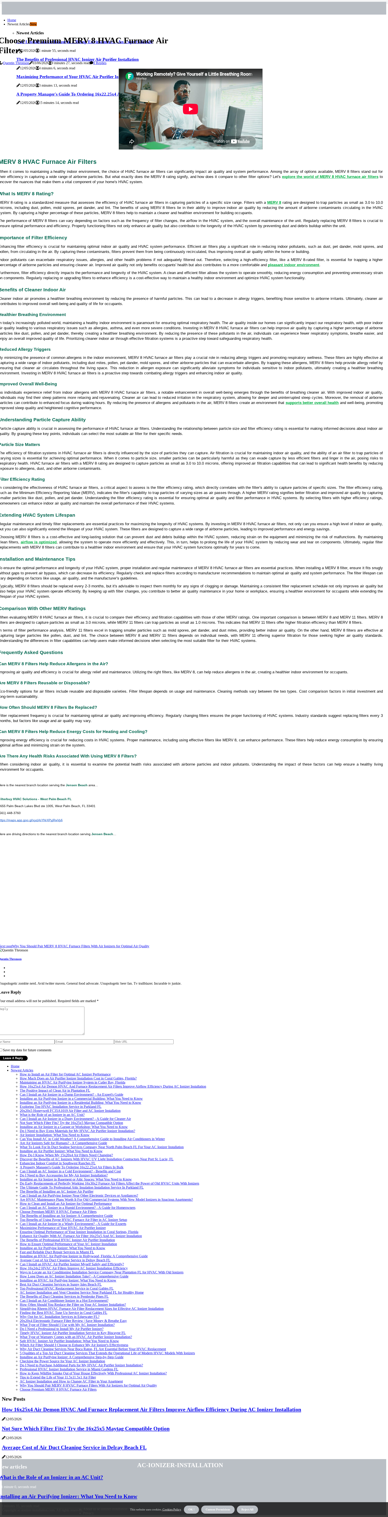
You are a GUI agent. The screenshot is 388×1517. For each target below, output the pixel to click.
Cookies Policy (171, 1509)
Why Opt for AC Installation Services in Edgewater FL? (59, 1317)
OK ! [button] (191, 1509)
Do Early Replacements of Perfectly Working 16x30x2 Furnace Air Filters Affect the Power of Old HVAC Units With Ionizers (109, 1183)
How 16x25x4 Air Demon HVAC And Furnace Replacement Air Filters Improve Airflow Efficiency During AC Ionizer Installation (113, 1086)
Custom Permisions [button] (218, 1509)
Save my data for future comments (27, 1050)
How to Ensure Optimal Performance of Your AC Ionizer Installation (68, 1244)
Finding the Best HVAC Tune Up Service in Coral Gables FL (63, 1313)
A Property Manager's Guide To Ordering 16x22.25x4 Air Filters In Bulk (71, 1167)
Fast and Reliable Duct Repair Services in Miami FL (57, 1252)
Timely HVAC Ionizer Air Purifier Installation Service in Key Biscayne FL (73, 1333)
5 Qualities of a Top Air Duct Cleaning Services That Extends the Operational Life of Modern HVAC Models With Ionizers (107, 1353)
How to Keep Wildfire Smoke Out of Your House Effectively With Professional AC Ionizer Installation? (93, 1373)
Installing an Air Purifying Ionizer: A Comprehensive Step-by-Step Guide (71, 1357)
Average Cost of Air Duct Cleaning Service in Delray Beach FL (65, 1260)
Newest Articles (22, 1070)
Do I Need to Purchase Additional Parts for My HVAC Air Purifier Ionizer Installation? (81, 1365)
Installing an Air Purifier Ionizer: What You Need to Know (61, 1151)
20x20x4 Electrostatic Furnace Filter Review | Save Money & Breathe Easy (73, 1321)
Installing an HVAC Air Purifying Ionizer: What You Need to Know (68, 1280)
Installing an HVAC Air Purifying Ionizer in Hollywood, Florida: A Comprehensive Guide (84, 1256)
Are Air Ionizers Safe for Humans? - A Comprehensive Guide (63, 1143)
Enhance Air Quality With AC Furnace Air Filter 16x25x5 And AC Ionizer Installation (81, 1236)
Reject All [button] (247, 1509)
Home (11, 20)
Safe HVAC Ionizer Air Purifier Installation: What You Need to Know (69, 1341)
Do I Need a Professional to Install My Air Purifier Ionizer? (62, 1329)
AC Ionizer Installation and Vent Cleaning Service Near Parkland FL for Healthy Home (82, 1292)
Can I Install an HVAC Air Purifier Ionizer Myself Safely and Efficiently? (72, 1264)
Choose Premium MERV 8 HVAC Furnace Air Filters (58, 1212)
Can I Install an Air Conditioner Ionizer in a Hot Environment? (64, 1300)
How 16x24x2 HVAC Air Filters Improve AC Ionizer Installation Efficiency (74, 1268)
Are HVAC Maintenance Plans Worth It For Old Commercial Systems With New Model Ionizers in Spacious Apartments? (106, 1199)
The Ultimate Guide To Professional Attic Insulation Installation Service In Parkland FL (82, 1187)
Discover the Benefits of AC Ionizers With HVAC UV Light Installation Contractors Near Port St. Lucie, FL (97, 1159)
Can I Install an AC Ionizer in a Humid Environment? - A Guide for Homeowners (77, 1208)
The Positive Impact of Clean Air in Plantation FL (55, 1090)
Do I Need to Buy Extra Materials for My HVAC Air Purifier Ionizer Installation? (77, 1131)
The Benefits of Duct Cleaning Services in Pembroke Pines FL (64, 1296)
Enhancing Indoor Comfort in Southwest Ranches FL (58, 1163)
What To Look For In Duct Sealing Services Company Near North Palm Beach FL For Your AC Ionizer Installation (102, 1147)
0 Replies (99, 63)
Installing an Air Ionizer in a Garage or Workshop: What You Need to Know (74, 1127)
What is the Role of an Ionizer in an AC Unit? (52, 1115)
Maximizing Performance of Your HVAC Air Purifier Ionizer (63, 1228)
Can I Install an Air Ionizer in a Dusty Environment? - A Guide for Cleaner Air (75, 1119)
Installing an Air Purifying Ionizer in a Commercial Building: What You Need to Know (81, 1098)
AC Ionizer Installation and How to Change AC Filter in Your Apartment (71, 1381)
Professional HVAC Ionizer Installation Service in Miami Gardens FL (69, 1369)
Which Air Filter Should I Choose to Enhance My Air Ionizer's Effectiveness (74, 1345)
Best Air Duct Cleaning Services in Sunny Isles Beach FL (61, 1284)
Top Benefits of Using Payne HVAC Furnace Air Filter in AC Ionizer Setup (73, 1220)
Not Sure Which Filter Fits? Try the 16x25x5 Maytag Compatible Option (71, 1123)
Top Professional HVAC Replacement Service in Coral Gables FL (67, 1288)
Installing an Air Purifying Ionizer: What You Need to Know (62, 1248)
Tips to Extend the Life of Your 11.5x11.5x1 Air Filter (58, 1377)
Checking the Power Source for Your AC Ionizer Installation (62, 1361)
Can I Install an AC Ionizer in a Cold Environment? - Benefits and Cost (70, 1171)
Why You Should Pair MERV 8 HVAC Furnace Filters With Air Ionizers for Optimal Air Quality (88, 1385)
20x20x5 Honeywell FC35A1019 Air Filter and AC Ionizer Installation (70, 1111)
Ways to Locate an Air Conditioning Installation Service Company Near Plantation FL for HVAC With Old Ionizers (101, 1272)
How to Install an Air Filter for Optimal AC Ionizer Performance (65, 1074)
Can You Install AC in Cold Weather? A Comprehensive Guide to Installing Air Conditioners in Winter (92, 1139)
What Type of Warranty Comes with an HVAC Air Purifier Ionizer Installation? (76, 1337)
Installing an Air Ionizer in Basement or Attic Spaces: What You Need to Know (76, 1179)
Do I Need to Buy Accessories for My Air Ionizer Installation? (64, 1175)
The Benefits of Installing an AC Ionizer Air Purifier (56, 1191)
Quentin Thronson (16, 63)
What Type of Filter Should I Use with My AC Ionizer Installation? (67, 1325)
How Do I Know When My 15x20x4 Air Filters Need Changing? (66, 1155)
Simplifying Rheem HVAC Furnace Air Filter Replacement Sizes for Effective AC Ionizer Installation (92, 1309)
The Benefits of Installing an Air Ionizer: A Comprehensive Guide (66, 1216)
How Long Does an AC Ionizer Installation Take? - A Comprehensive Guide (74, 1276)
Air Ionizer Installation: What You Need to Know (55, 1135)
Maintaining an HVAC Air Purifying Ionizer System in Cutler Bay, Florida (72, 1082)
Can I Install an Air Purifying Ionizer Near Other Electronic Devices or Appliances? (79, 1195)
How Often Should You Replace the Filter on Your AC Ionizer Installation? (73, 1304)
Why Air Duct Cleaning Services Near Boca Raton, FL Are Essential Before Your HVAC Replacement (93, 1349)
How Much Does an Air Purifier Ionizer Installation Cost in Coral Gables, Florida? (78, 1078)
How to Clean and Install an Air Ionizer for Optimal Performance (66, 1203)
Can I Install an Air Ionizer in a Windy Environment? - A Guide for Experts (73, 1224)
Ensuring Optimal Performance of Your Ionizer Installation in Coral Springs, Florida (79, 1232)
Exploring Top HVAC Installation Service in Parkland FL (60, 1107)
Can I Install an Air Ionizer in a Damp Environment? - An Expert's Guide (71, 1094)
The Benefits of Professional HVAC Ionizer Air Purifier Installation (67, 1240)
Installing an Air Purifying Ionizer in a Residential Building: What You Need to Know (80, 1102)
